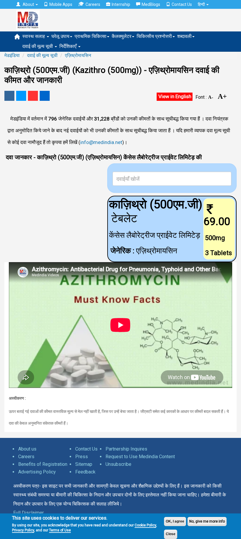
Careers (93, 4)
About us (27, 449)
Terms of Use (60, 530)
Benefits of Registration (42, 464)
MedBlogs (151, 4)
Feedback (85, 472)
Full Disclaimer (28, 512)
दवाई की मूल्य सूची (38, 46)
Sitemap (83, 464)
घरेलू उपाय (60, 36)
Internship (121, 4)
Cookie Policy (145, 525)
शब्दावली (184, 36)
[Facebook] (9, 96)
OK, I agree (175, 521)
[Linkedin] (45, 96)
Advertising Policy (37, 472)
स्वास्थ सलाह (34, 36)
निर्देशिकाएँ (68, 46)
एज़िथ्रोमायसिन (78, 55)
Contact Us (182, 4)
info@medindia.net (101, 142)
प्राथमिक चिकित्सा (90, 36)
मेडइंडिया (12, 55)
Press (81, 456)
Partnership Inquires (126, 449)
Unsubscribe (118, 464)
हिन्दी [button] (202, 4)
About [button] (28, 4)
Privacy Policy (23, 530)
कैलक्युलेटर (121, 36)
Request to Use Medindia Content (140, 456)
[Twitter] (21, 96)
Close (170, 534)
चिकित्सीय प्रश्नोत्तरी (154, 36)
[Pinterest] (33, 96)
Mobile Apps (60, 4)
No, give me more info (207, 521)
